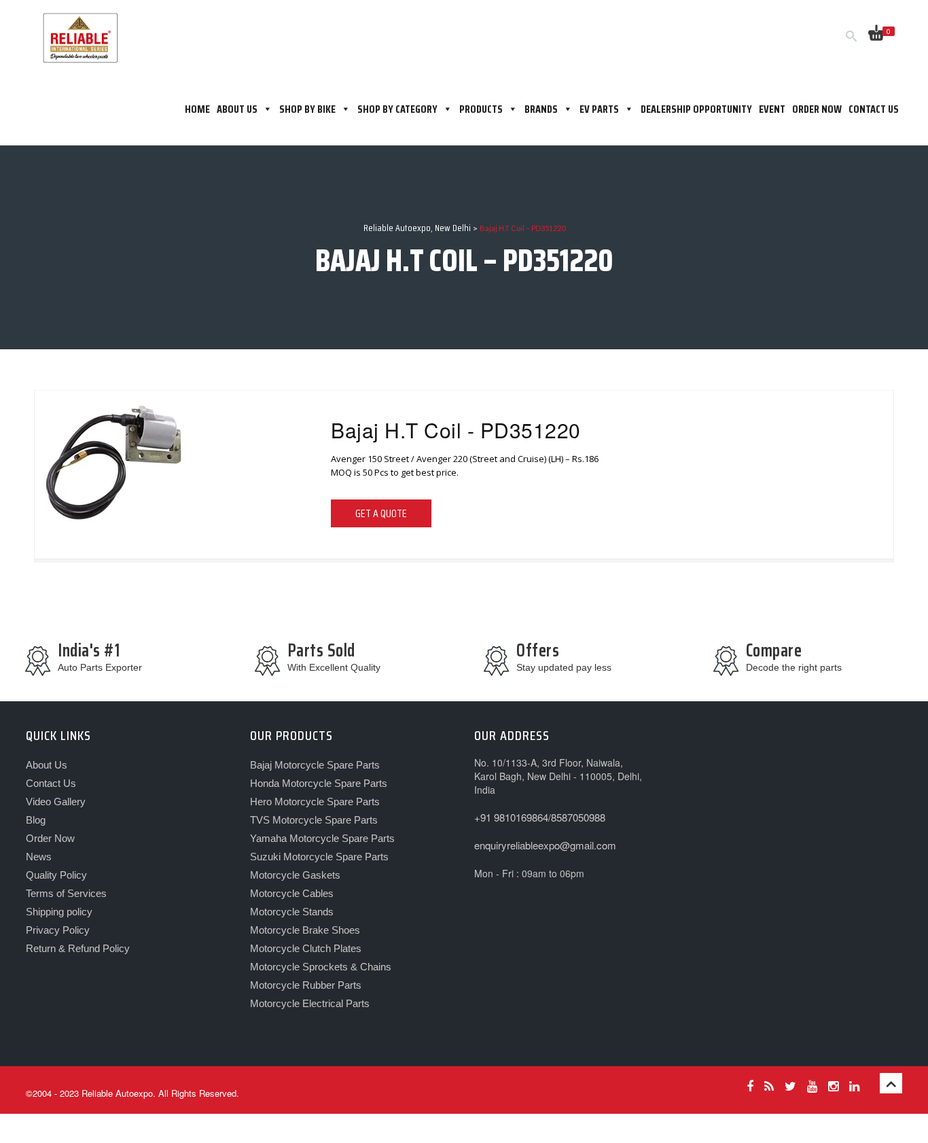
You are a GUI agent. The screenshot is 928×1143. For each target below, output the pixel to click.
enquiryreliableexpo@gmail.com (545, 845)
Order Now (817, 109)
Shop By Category (397, 109)
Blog (36, 820)
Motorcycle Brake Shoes (305, 930)
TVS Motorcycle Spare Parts (314, 820)
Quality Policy (56, 875)
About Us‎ (237, 109)
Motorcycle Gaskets (295, 875)
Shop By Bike (307, 109)
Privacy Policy (58, 930)
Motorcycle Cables (292, 893)
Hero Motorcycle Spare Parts (315, 801)
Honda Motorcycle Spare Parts (318, 783)
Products (481, 109)
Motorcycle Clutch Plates (305, 948)
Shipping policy (59, 911)
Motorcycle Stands (292, 911)
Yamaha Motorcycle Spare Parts (322, 838)
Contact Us (874, 109)
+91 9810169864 (511, 817)
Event (772, 109)
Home (197, 109)
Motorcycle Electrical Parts (310, 1003)
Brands (541, 109)
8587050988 (578, 817)
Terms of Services (66, 893)
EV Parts (599, 109)
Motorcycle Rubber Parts (305, 985)
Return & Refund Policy (78, 948)
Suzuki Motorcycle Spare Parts (319, 856)
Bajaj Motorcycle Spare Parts (315, 765)
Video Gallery (56, 801)
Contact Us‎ (51, 783)
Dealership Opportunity (696, 109)
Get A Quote (381, 513)
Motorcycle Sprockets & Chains (320, 966)
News (39, 856)
